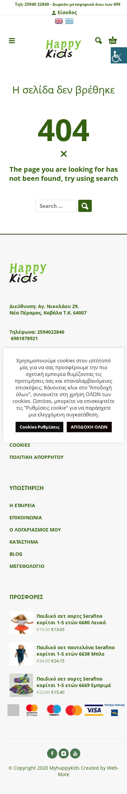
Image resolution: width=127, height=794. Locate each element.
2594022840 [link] (50, 332)
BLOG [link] (15, 554)
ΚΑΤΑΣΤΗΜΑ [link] (23, 542)
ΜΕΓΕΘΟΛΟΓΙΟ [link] (26, 566)
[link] (119, 55)
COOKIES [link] (19, 445)
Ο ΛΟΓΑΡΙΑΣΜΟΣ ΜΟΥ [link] (35, 529)
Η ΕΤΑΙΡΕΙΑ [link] (22, 505)
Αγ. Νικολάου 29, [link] (58, 306)
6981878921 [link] (24, 338)
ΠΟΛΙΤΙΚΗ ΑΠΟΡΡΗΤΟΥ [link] (36, 457)
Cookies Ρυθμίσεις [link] (39, 427)
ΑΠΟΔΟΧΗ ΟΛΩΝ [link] (89, 427)
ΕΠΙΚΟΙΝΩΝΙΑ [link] (25, 517)
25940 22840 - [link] (37, 4)
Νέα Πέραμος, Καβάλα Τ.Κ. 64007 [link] (48, 312)
